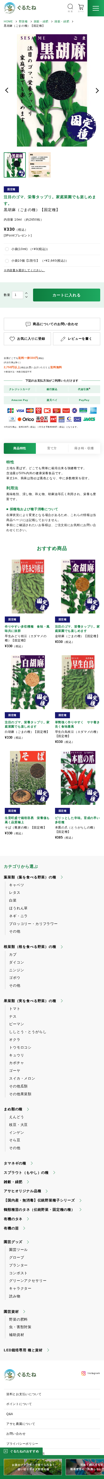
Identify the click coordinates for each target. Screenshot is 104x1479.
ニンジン (16, 970)
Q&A (9, 1414)
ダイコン (16, 962)
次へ (97, 90)
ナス (13, 1016)
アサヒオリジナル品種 (22, 1191)
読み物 (14, 1296)
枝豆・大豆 (18, 1125)
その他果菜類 (20, 1094)
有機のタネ (13, 1219)
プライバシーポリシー (22, 1444)
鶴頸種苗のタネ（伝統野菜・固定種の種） (39, 1210)
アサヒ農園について (20, 1424)
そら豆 (14, 1140)
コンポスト (18, 1273)
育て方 (52, 448)
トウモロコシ (20, 1047)
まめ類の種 (13, 1109)
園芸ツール (18, 1250)
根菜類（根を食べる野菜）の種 (30, 947)
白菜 (13, 900)
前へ (7, 90)
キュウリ (16, 1055)
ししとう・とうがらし (27, 1032)
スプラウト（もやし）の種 (26, 1173)
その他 (14, 931)
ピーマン (16, 1024)
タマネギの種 (15, 1163)
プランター (18, 1265)
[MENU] (96, 8)
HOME (8, 21)
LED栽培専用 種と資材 (23, 1350)
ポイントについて (19, 1404)
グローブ (16, 1257)
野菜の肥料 (18, 1319)
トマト (14, 1009)
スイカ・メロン (22, 1078)
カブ (13, 954)
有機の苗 (11, 1228)
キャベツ (16, 885)
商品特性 (19, 448)
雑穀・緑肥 (41, 21)
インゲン (16, 1132)
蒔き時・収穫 (84, 448)
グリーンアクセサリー (27, 1281)
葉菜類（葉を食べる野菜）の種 (30, 877)
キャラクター (20, 1288)
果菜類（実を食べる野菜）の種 (30, 1001)
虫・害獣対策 (20, 1327)
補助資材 (16, 1335)
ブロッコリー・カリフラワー (33, 924)
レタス (14, 892)
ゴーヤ (14, 1071)
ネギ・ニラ (18, 916)
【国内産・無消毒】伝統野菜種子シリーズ (39, 1200)
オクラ (14, 1040)
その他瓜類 (18, 1086)
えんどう (16, 1117)
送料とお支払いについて (24, 1394)
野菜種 (23, 21)
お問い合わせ (15, 1433)
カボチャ (16, 1063)
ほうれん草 (18, 908)
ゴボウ (14, 978)
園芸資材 (11, 1312)
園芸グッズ (13, 1242)
